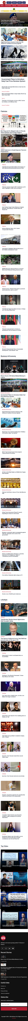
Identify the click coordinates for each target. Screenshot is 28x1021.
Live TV (9, 2)
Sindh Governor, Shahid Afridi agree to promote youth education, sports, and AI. (13, 289)
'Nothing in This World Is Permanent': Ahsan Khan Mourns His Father (12, 676)
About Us (3, 988)
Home (2, 5)
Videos (19, 2)
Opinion (14, 2)
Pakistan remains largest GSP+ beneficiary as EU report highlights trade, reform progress (14, 187)
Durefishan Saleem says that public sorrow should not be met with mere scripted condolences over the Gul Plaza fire (12, 837)
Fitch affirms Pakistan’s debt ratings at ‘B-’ (12, 575)
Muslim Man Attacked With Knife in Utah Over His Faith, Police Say (14, 87)
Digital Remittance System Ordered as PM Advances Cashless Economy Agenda (12, 42)
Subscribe (14, 1008)
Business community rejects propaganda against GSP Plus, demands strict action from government (14, 534)
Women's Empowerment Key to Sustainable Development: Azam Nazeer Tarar (12, 349)
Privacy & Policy (4, 991)
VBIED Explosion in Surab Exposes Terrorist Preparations (13, 150)
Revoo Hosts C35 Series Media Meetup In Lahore (13, 376)
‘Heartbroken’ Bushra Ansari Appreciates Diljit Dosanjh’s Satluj (13, 620)
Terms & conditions (5, 993)
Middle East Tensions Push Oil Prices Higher (12, 59)
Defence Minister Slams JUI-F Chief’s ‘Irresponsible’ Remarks (11, 229)
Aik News (14, 1018)
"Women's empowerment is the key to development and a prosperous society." (11, 329)
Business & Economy (22, 5)
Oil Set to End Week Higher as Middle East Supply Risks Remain (14, 472)
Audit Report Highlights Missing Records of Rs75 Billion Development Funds (12, 249)
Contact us (3, 986)
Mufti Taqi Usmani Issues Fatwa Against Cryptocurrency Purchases (12, 452)
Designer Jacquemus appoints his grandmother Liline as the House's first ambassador (13, 795)
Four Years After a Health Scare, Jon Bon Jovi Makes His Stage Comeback (13, 696)
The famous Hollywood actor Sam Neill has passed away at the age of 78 (13, 639)
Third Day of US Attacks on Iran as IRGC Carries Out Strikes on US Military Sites (13, 101)
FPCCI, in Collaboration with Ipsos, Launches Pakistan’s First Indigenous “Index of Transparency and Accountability (13, 555)
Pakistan (14, 5)
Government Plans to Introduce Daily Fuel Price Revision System (13, 80)
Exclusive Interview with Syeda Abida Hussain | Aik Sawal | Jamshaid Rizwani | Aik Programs (13, 926)
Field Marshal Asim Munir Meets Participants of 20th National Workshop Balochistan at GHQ (12, 22)
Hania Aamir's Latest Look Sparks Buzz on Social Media (12, 656)
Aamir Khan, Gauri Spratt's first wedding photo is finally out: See (14, 716)
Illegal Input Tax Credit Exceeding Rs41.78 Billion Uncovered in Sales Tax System (13, 432)
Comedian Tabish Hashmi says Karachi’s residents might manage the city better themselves (12, 816)
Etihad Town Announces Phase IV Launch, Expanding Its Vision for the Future (12, 513)
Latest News (8, 5)
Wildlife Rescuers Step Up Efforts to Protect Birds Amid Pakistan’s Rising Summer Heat (13, 269)
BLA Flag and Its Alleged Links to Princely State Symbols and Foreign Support (13, 131)
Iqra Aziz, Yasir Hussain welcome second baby (13, 776)
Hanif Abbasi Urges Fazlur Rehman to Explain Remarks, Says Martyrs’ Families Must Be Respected (13, 208)
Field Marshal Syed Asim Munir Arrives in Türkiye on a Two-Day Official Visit (13, 309)
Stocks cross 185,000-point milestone (11, 594)
